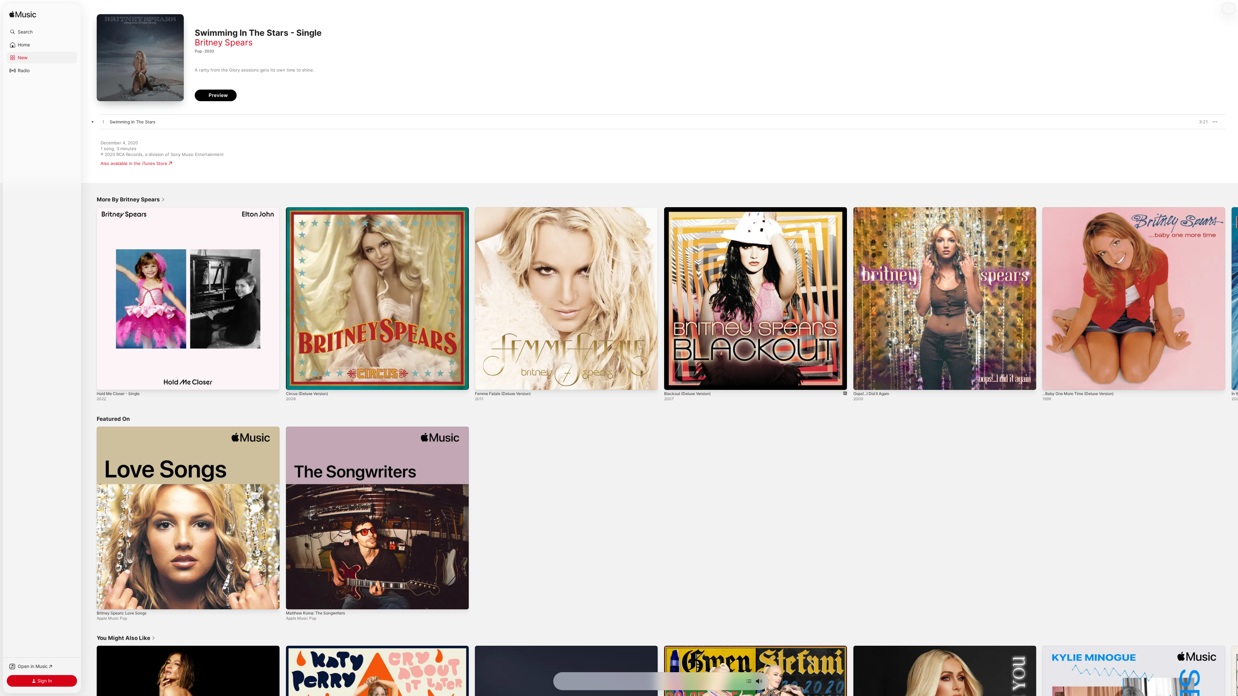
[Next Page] (1231, 298)
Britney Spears (224, 42)
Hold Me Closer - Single (121, 209)
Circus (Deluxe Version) (309, 209)
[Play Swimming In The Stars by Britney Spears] (103, 122)
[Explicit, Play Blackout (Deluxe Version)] (672, 382)
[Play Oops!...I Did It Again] (861, 382)
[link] (131, 199)
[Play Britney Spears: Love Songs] (105, 601)
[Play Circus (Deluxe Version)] (294, 382)
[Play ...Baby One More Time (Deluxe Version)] (1050, 382)
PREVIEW (1201, 122)
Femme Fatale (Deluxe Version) (506, 209)
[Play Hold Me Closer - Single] (105, 382)
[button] (42, 31)
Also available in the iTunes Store (134, 163)
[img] (22, 14)
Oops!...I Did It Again (873, 209)
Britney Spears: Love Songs (124, 429)
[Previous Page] (90, 298)
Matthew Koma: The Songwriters (319, 429)
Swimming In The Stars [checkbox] (132, 121)
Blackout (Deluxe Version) (690, 209)
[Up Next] (749, 681)
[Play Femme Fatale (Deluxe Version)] (483, 382)
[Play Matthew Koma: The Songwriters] (294, 601)
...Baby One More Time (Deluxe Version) (1082, 209)
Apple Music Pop (112, 617)
